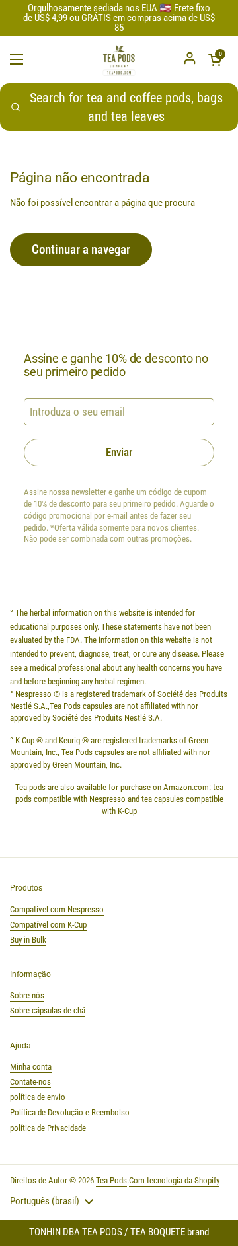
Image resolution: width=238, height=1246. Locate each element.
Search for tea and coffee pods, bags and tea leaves (126, 107)
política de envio (37, 1097)
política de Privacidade (48, 1128)
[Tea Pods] (119, 59)
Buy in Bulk (28, 940)
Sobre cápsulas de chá (47, 1010)
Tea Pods (111, 1180)
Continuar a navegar (81, 249)
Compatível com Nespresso (57, 909)
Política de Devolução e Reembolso (70, 1112)
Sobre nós (27, 995)
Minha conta (31, 1067)
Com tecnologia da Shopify (174, 1180)
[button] (215, 59)
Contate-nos (30, 1082)
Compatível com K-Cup (48, 925)
